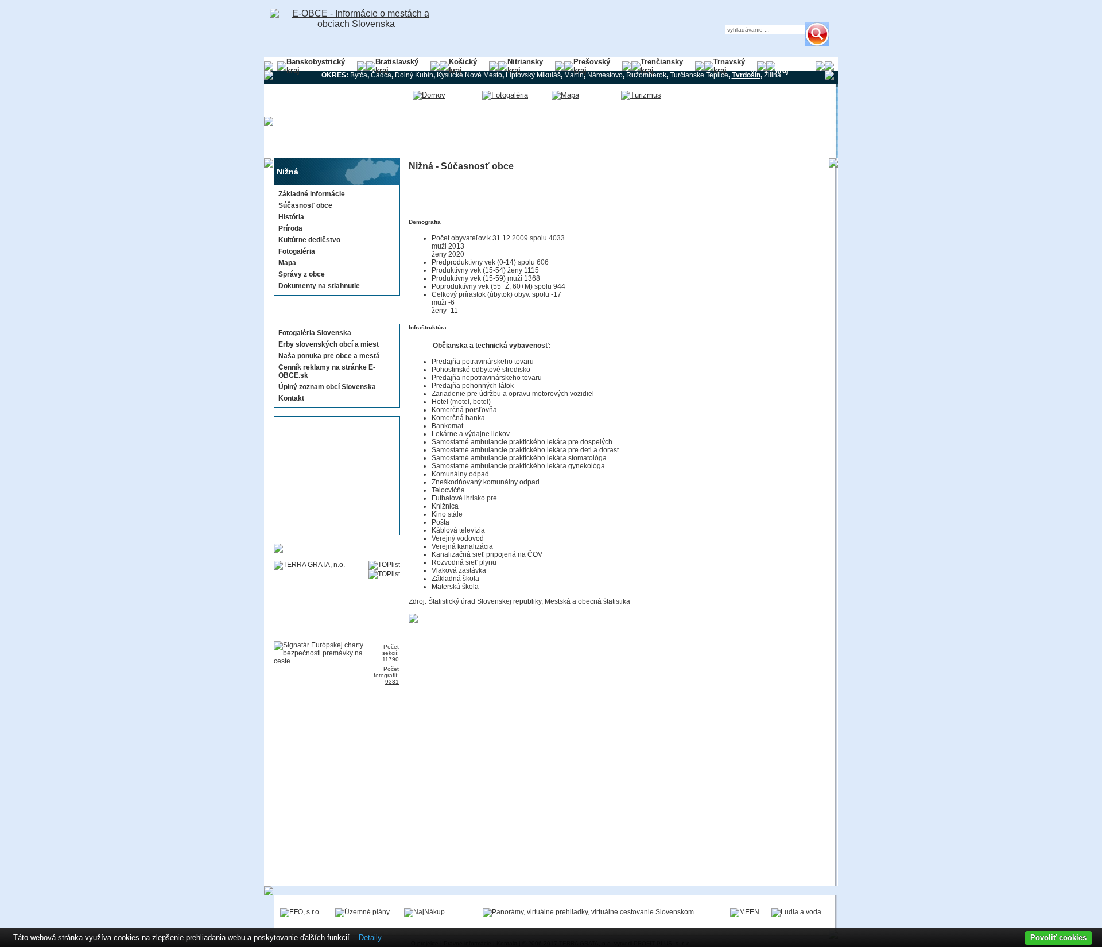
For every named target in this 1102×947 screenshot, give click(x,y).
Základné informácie (311, 194)
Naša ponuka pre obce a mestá (329, 356)
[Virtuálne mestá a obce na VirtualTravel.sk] (588, 912)
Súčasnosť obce (305, 205)
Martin (574, 75)
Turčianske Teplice (699, 75)
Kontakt (291, 398)
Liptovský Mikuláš (533, 75)
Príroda (290, 228)
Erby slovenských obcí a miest (328, 344)
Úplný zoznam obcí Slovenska (327, 387)
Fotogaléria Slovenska (314, 333)
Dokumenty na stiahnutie (319, 286)
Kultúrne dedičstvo (309, 240)
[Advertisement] (333, 475)
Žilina (772, 75)
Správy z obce (301, 274)
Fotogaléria (296, 251)
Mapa (287, 263)
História (291, 217)
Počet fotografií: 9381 (386, 675)
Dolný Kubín (414, 75)
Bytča (358, 75)
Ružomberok (646, 75)
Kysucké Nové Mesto (469, 75)
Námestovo (605, 75)
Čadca (381, 75)
